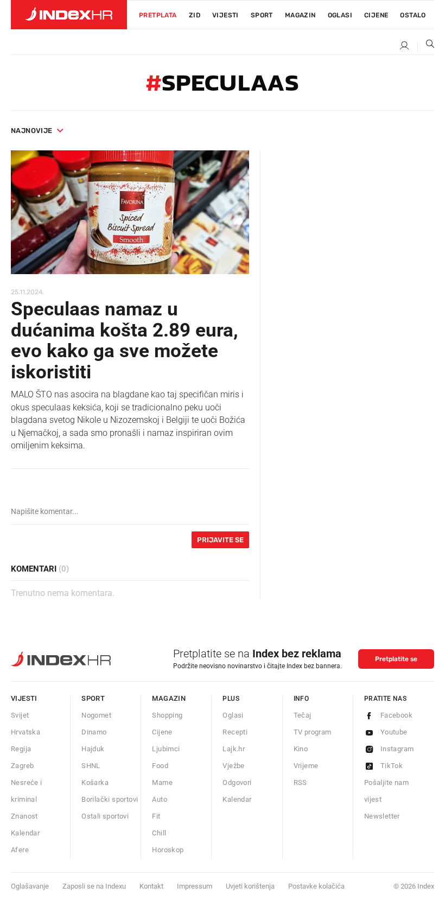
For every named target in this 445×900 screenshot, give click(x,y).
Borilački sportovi (109, 799)
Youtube (394, 732)
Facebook (396, 715)
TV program (313, 732)
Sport (262, 15)
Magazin (169, 698)
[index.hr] (69, 14)
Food (160, 766)
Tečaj (303, 715)
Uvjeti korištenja (250, 886)
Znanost (24, 816)
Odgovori (237, 782)
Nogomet (96, 715)
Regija (21, 749)
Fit (156, 816)
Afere (20, 850)
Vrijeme (306, 766)
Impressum (194, 886)
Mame (162, 782)
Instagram (397, 749)
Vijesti (225, 15)
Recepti (235, 732)
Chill (159, 833)
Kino (301, 749)
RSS (300, 782)
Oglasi (340, 15)
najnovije (32, 130)
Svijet (20, 715)
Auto (159, 799)
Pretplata (158, 15)
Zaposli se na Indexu (94, 886)
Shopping (167, 715)
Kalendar (25, 833)
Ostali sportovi (105, 816)
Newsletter (382, 816)
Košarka (95, 782)
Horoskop (167, 850)
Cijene (376, 15)
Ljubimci (166, 749)
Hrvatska (25, 732)
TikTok (391, 766)
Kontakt (151, 886)
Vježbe (233, 766)
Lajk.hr (234, 749)
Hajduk (92, 749)
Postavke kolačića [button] (316, 886)
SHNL (90, 766)
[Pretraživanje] (426, 46)
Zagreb (22, 766)
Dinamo (93, 732)
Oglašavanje (30, 886)
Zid (194, 15)
